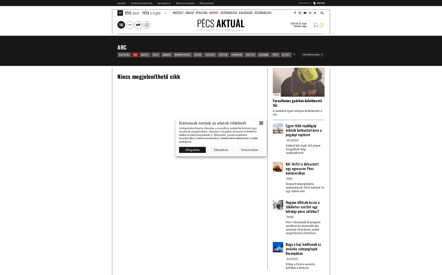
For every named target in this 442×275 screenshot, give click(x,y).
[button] (261, 123)
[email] (310, 13)
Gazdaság (247, 13)
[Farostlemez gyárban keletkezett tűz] (299, 82)
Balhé (190, 13)
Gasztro (250, 54)
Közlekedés (292, 140)
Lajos (304, 26)
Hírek (275, 54)
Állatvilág (124, 54)
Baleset (145, 54)
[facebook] (294, 13)
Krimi (289, 178)
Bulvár (198, 54)
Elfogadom (192, 149)
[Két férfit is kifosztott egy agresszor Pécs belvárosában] (278, 167)
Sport (215, 13)
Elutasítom (221, 149)
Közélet (179, 13)
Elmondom (237, 54)
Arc (135, 54)
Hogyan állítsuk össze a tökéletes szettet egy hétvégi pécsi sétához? (303, 207)
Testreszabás (249, 149)
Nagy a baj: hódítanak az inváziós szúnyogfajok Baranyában (303, 249)
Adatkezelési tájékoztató (234, 138)
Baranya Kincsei (182, 54)
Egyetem (223, 54)
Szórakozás (229, 13)
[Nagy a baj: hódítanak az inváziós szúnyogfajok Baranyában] (278, 247)
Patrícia (297, 26)
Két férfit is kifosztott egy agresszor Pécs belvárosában (302, 168)
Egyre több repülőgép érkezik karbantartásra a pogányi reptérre (304, 130)
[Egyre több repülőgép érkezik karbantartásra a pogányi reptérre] (278, 128)
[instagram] (299, 13)
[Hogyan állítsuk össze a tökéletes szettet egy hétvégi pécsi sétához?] (278, 205)
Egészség (210, 54)
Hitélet (286, 54)
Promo (290, 216)
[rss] (315, 13)
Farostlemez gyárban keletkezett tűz (297, 103)
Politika (202, 13)
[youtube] (304, 13)
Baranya (167, 54)
